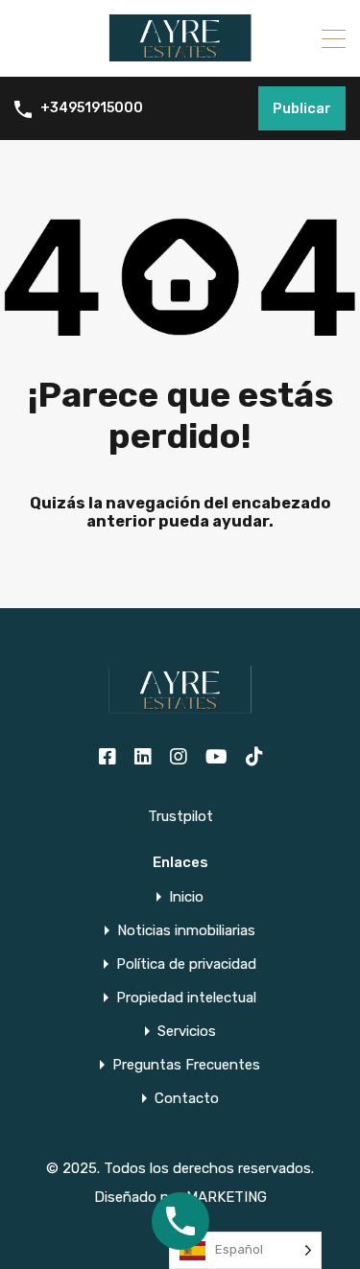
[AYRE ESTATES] (180, 53)
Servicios (186, 1031)
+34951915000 (91, 108)
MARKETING (226, 1197)
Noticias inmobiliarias (186, 931)
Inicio (186, 897)
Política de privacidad (186, 964)
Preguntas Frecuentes (186, 1065)
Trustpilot (180, 816)
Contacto (187, 1099)
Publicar (302, 108)
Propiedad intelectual (186, 998)
